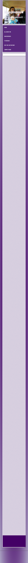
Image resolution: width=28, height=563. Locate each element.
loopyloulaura (13, 12)
